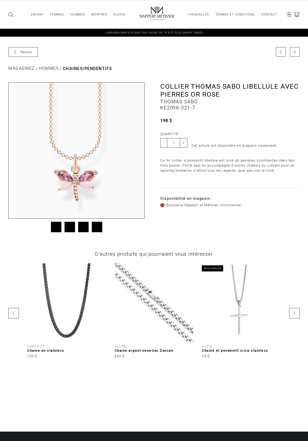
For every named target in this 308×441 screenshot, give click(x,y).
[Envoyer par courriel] (97, 227)
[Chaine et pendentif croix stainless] (241, 310)
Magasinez (21, 68)
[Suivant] (295, 52)
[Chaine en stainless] (66, 310)
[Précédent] (281, 52)
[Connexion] (289, 14)
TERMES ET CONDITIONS (235, 14)
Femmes (57, 14)
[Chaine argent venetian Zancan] (154, 310)
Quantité (169, 134)
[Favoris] (33, 336)
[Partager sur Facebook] (56, 227)
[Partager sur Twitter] (70, 227)
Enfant (37, 14)
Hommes (77, 14)
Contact (269, 14)
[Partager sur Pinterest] (83, 227)
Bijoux (120, 14)
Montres (99, 14)
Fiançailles (198, 14)
